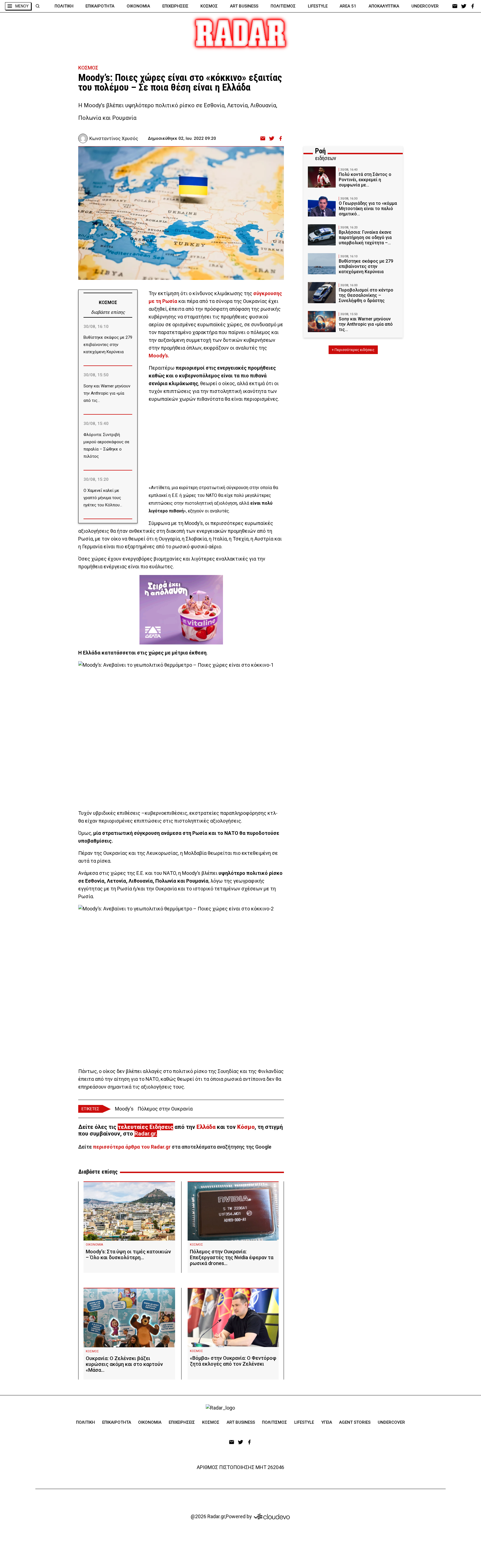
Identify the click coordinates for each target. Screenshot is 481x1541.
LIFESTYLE (318, 6)
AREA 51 (348, 6)
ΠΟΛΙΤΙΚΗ (64, 6)
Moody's (124, 1109)
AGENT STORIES (354, 1422)
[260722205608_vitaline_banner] (181, 609)
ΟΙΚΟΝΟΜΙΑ (138, 6)
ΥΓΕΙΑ (326, 1422)
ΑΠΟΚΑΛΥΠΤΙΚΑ (384, 6)
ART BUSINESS (244, 6)
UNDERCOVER (425, 6)
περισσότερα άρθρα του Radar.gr (132, 1147)
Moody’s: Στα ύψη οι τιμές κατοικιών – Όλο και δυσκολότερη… (128, 1254)
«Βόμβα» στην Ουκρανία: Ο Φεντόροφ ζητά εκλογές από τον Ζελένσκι (233, 1361)
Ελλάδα (206, 1127)
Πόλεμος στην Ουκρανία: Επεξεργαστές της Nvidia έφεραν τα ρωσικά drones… (231, 1257)
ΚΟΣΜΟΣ (209, 6)
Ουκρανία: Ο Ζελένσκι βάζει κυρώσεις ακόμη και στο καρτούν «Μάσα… (124, 1364)
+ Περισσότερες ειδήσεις (353, 350)
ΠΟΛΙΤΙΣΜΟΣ (283, 6)
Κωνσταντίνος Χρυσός (113, 138)
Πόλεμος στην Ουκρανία (165, 1109)
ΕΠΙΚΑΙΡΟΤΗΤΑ (99, 6)
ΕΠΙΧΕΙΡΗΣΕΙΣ (175, 6)
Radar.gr (145, 1133)
